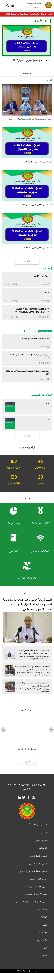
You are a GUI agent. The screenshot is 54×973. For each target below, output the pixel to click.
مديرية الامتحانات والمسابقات (35, 894)
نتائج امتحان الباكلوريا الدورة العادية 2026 (37, 248)
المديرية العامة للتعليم (38, 856)
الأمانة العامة (42, 933)
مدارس (13, 551)
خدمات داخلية (27, 578)
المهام (45, 948)
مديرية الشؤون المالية (38, 879)
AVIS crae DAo (41, 276)
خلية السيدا (42, 909)
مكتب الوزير (42, 940)
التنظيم (44, 955)
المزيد (27, 436)
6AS (47, 403)
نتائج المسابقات (40, 523)
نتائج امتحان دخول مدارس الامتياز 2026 (22, 14)
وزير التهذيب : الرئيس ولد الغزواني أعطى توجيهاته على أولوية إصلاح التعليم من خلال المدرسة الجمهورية (33, 653)
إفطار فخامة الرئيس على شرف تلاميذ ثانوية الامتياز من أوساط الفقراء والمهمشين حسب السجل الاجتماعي (27, 604)
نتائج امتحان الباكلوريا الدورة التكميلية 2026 (37, 205)
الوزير (44, 925)
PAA (46, 292)
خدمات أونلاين (40, 551)
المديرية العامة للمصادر (38, 864)
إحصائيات (13, 523)
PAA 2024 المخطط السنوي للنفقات (35, 338)
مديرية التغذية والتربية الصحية (35, 887)
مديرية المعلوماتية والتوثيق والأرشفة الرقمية (30, 902)
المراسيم (43, 833)
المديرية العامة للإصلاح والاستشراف (32, 871)
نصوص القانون (41, 840)
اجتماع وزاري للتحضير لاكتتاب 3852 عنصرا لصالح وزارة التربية (30, 119)
